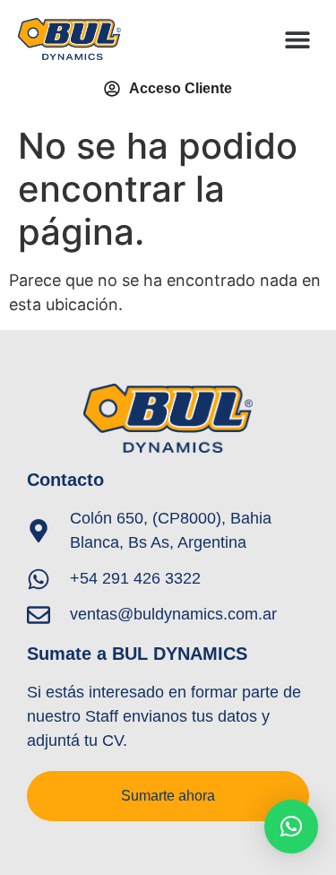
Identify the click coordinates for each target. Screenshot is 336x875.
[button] (298, 39)
